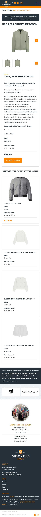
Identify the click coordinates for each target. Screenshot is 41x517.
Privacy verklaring (12, 511)
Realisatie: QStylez (21, 514)
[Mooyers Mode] (6, 3)
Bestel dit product (13, 160)
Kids (3, 487)
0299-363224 (6, 475)
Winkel (9, 10)
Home (4, 10)
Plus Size (5, 490)
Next (36, 40)
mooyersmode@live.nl (9, 472)
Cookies (4, 511)
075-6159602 (16, 475)
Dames (4, 482)
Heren (4, 484)
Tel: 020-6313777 (20, 432)
